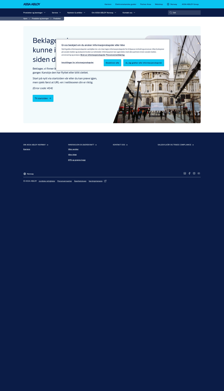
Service (55, 12)
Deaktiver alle (112, 63)
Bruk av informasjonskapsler (92, 55)
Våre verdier (73, 149)
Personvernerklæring (115, 55)
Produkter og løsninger (33, 12)
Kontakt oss (127, 12)
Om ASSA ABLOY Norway (102, 12)
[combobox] (184, 12)
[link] (108, 4)
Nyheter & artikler (74, 12)
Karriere (26, 149)
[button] (45, 12)
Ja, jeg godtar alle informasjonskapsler (143, 63)
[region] (113, 54)
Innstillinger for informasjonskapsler (77, 62)
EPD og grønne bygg (77, 160)
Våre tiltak (72, 154)
